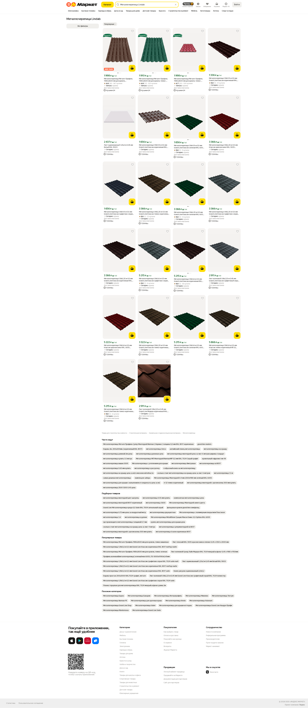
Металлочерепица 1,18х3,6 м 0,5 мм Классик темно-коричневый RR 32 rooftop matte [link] (223, 346)
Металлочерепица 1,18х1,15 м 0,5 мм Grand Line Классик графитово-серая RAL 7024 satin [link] (118, 213)
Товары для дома (126, 653)
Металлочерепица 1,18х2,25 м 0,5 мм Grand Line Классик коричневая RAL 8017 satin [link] (118, 280)
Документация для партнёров (175, 679)
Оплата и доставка (171, 635)
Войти (237, 4)
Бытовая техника (126, 639)
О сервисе (168, 643)
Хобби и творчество (127, 664)
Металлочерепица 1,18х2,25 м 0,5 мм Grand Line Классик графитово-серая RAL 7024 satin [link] (223, 213)
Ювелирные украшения (129, 693)
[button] (110, 24)
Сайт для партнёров (171, 683)
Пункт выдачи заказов (215, 643)
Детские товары (126, 690)
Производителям (213, 639)
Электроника (125, 646)
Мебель (123, 635)
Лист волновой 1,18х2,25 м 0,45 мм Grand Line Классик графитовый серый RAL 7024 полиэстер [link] (224, 280)
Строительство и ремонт (129, 686)
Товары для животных (128, 682)
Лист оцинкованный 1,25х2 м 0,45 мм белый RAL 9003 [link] (118, 146)
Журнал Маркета (170, 650)
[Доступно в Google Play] (79, 643)
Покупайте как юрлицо (173, 639)
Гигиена (123, 643)
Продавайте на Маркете (173, 675)
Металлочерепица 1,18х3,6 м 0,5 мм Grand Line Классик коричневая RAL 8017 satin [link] (188, 280)
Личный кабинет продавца (174, 672)
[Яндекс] (302, 705)
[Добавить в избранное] (132, 31)
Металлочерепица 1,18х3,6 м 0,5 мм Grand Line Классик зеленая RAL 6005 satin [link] (189, 346)
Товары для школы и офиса (130, 675)
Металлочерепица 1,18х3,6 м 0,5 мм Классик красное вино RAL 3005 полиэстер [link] (118, 346)
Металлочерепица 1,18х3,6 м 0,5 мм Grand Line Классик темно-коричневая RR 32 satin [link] (119, 410)
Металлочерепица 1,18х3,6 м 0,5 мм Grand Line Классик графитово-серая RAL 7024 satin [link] (153, 280)
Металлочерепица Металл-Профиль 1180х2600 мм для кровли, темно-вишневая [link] (188, 80)
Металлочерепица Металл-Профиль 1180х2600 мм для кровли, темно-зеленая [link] (153, 80)
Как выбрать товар (171, 632)
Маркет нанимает (213, 646)
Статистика (10, 703)
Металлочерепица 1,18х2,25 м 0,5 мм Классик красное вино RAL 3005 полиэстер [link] (223, 146)
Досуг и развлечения (128, 632)
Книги (122, 672)
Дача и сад (124, 668)
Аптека (122, 657)
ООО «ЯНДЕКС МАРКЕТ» (295, 702)
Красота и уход (125, 661)
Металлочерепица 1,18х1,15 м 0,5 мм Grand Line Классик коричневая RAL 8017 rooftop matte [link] (223, 79)
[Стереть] (176, 4)
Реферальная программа (215, 635)
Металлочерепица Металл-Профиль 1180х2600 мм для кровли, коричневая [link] (118, 80)
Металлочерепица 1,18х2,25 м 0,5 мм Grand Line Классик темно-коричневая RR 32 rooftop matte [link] (154, 346)
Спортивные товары (128, 679)
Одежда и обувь (126, 650)
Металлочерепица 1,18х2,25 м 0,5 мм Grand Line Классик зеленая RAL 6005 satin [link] (189, 213)
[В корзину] (132, 68)
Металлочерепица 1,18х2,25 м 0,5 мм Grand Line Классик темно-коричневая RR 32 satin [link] (154, 213)
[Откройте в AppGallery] (87, 643)
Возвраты (167, 646)
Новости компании (213, 632)
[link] (148, 444)
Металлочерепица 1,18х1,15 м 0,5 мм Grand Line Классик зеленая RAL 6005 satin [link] (189, 147)
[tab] (73, 11)
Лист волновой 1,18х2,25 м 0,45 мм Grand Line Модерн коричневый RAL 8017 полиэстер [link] (153, 410)
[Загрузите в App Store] (71, 643)
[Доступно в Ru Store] (95, 643)
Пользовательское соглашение (31, 703)
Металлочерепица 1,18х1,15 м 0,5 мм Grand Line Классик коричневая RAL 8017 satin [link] (153, 146)
